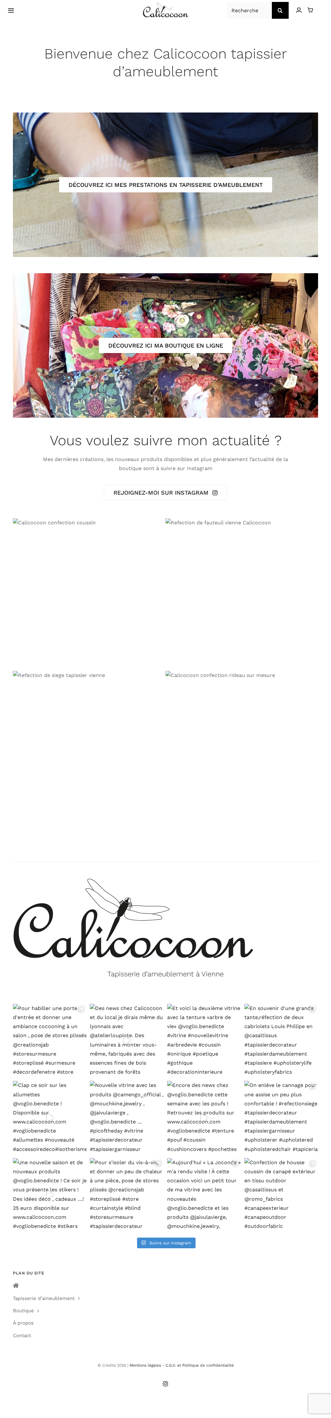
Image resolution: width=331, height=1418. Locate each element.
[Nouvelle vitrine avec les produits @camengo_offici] (127, 1118)
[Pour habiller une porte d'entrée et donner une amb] (50, 1041)
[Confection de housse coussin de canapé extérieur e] (281, 1195)
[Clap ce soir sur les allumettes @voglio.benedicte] (50, 1118)
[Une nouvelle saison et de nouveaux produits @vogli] (50, 1195)
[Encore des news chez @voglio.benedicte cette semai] (204, 1118)
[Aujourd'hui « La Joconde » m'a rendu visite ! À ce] (204, 1195)
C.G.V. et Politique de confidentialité (200, 1365)
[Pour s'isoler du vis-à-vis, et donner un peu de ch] (127, 1195)
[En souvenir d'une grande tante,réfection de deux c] (281, 1041)
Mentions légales (145, 1365)
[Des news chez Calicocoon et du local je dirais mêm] (127, 1041)
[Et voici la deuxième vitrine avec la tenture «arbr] (204, 1041)
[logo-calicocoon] (165, 4)
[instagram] (165, 1384)
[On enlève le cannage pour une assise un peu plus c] (281, 1118)
